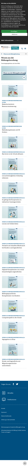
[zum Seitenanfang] (25, 463)
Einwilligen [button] (14, 31)
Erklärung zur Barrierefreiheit (8, 419)
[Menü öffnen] (25, 48)
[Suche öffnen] (22, 48)
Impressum (4, 412)
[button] (26, 54)
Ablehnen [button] (14, 34)
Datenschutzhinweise (6, 416)
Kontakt (3, 408)
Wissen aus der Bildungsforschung (12, 54)
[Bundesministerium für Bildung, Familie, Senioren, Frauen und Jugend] (6, 48)
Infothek (2, 54)
